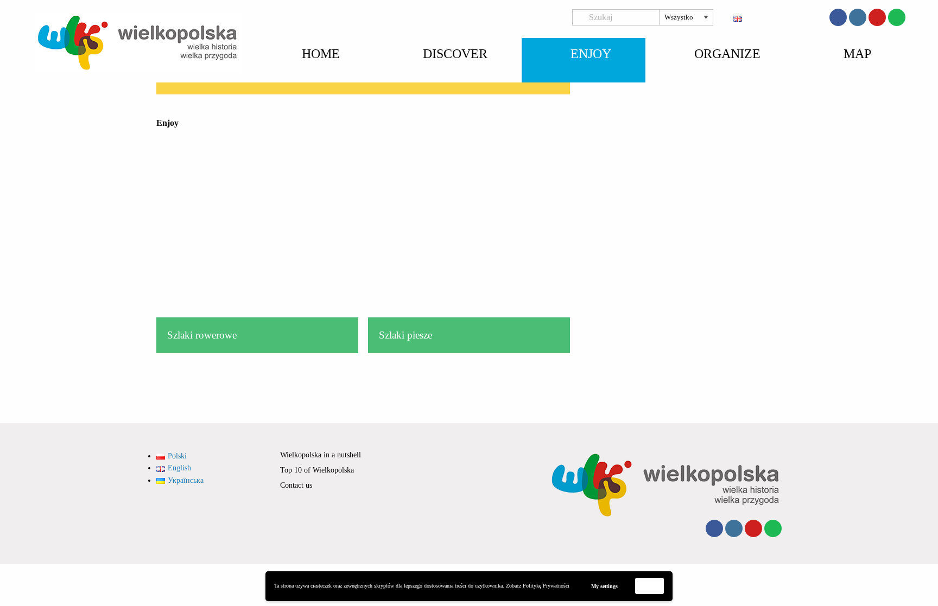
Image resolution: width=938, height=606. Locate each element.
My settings (604, 586)
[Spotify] (896, 17)
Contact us (296, 485)
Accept (649, 586)
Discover (455, 54)
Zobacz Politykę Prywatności (537, 586)
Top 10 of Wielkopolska (317, 470)
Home (321, 54)
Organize (727, 54)
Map (857, 54)
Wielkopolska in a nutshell (320, 455)
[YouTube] (877, 17)
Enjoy (591, 54)
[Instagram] (857, 17)
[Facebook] (838, 17)
